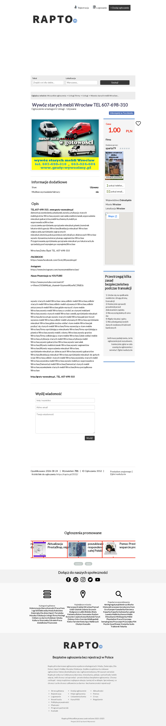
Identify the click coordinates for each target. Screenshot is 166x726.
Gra (106, 609)
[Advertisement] (83, 51)
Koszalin (86, 624)
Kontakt (54, 711)
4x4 (105, 604)
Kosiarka (125, 624)
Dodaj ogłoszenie (78, 691)
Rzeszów (70, 617)
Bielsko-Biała (91, 612)
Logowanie (101, 7)
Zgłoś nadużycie (125, 350)
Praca (57, 608)
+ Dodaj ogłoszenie (119, 7)
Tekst (34, 78)
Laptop (132, 612)
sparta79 (111, 148)
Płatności (55, 705)
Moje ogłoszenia (78, 694)
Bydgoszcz (74, 612)
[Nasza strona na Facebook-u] (68, 579)
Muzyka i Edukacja (38, 615)
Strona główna (57, 691)
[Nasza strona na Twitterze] (90, 579)
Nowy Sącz (84, 621)
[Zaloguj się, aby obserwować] (138, 123)
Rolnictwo (58, 610)
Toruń (97, 617)
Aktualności (98, 691)
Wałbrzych (94, 621)
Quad (112, 624)
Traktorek (115, 626)
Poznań (95, 607)
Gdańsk (77, 609)
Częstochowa (80, 617)
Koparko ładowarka (119, 612)
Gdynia (85, 609)
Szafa (131, 624)
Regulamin (98, 699)
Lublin (81, 612)
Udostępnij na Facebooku (121, 113)
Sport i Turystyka (56, 613)
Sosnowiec (87, 614)
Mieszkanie (110, 617)
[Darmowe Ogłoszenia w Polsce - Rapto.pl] (55, 13)
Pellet (129, 617)
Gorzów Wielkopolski (89, 619)
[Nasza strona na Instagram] (83, 579)
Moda (51, 610)
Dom (132, 607)
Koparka (107, 612)
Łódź (72, 609)
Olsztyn (79, 624)
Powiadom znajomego (120, 471)
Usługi (85, 95)
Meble (129, 614)
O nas (95, 696)
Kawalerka (120, 609)
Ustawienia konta (78, 696)
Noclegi (61, 615)
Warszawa (71, 607)
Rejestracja (83, 7)
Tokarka (123, 626)
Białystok (90, 617)
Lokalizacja (71, 78)
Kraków (80, 607)
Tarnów (76, 621)
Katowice (71, 614)
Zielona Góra (73, 619)
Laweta (108, 614)
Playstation (111, 619)
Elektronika (43, 610)
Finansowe (52, 623)
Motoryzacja (35, 608)
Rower (118, 624)
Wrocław (88, 607)
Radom (95, 614)
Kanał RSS (75, 699)
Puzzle (106, 624)
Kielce (70, 621)
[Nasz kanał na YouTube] (97, 579)
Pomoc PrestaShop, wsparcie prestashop (132, 545)
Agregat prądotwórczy (117, 604)
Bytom (79, 614)
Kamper (111, 609)
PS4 (134, 621)
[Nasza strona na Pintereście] (75, 579)
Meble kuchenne (119, 614)
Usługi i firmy (74, 95)
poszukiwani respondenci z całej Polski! (97, 547)
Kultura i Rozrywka (40, 620)
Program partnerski (59, 708)
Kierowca (129, 609)
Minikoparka (121, 617)
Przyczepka (128, 621)
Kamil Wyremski (89, 721)
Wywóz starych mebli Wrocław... (105, 95)
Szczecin (92, 609)
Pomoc (96, 694)
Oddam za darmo (39, 618)
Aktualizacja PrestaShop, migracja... (61, 545)
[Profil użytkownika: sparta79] (114, 179)
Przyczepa (117, 621)
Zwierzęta (35, 613)
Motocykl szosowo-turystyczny (116, 607)
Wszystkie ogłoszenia (56, 95)
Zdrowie (53, 620)
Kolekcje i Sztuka (55, 618)
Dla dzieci (44, 613)
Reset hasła (56, 699)
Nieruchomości (47, 608)
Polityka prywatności (60, 702)
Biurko (131, 604)
